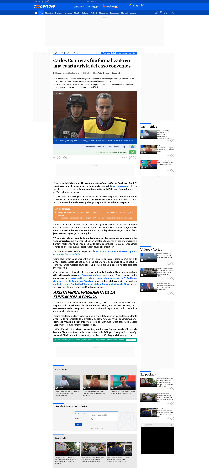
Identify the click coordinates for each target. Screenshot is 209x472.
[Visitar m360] (161, 15)
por (88, 275)
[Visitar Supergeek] (165, 15)
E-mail (77, 418)
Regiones (68, 13)
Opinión (85, 13)
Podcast (94, 13)
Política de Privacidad (96, 429)
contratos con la (91, 284)
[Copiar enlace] (134, 157)
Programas (114, 13)
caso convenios (119, 186)
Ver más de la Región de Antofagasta (119, 53)
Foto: (56, 93)
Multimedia (103, 13)
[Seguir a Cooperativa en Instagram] (48, 1)
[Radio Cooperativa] (110, 6)
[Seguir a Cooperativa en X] (45, 1)
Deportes (58, 13)
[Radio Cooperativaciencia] (92, 7)
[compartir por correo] (130, 157)
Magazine (49, 13)
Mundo (77, 13)
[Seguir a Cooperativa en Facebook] (43, 1)
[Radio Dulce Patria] (78, 7)
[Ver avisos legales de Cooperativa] (156, 15)
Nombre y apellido (81, 414)
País (41, 13)
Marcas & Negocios (128, 13)
